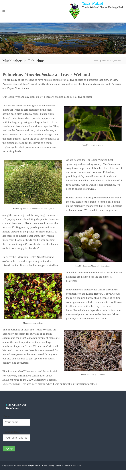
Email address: (11, 431)
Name (6, 416)
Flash (50, 465)
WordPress (77, 465)
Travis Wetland (92, 3)
